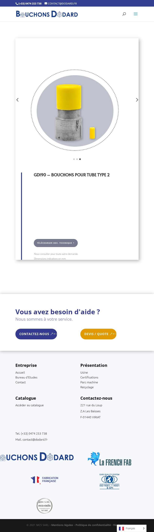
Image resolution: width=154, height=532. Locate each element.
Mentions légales (62, 525)
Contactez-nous (34, 334)
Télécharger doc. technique (54, 243)
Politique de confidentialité (93, 525)
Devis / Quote (96, 334)
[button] (17, 99)
